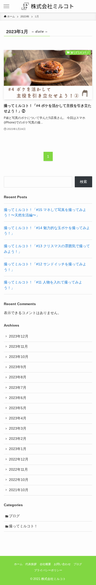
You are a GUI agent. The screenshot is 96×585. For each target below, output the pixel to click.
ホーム (18, 564)
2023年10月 (18, 357)
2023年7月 (17, 388)
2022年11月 (18, 469)
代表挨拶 (31, 564)
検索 (83, 182)
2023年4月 (17, 418)
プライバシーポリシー (48, 570)
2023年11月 (18, 346)
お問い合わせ (62, 564)
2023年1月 (17, 449)
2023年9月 (17, 367)
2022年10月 (18, 480)
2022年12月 (18, 459)
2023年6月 (17, 398)
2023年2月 (17, 439)
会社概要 (45, 564)
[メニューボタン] (6, 6)
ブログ (14, 516)
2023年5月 (17, 408)
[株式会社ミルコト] (48, 6)
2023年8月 (17, 377)
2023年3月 (17, 428)
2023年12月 (18, 336)
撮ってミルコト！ (23, 526)
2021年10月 (18, 490)
